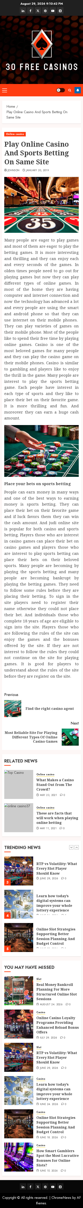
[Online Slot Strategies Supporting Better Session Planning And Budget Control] (18, 937)
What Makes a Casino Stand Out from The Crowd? (55, 785)
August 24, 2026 (51, 1004)
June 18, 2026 (49, 1137)
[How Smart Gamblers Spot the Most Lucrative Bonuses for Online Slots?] (18, 1157)
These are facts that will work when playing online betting (57, 818)
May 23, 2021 (48, 795)
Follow (77, 90)
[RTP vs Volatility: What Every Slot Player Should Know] (18, 870)
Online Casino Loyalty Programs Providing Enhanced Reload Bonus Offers (57, 1025)
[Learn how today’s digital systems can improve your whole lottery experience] (18, 904)
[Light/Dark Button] (60, 90)
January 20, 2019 (37, 170)
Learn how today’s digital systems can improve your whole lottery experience (54, 903)
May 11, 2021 (48, 828)
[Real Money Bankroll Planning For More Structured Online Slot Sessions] (18, 990)
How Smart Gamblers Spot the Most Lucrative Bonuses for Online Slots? (57, 1158)
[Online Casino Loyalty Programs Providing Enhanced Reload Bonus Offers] (18, 1024)
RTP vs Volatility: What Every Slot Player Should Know (56, 868)
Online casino (15, 134)
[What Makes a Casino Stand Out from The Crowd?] (18, 784)
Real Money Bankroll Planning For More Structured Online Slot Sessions (56, 991)
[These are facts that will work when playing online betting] (18, 817)
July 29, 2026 (48, 1038)
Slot (38, 979)
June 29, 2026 (49, 878)
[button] (4, 90)
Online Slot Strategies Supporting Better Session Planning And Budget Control (55, 936)
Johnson (14, 170)
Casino (40, 1012)
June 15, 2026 (49, 1171)
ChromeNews (61, 1197)
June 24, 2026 (49, 1104)
